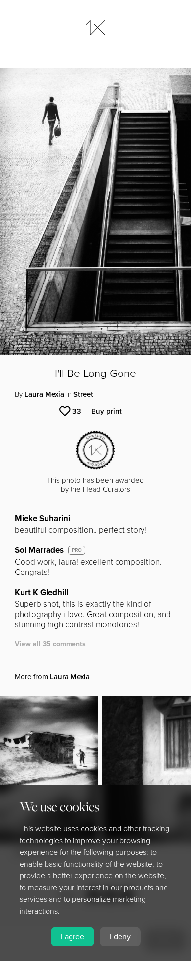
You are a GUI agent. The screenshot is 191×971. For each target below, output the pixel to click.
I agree (72, 937)
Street (83, 394)
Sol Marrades (39, 550)
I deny (120, 937)
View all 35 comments (50, 644)
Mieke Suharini (42, 518)
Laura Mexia (44, 394)
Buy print (106, 411)
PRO (77, 550)
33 (76, 411)
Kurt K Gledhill (41, 592)
